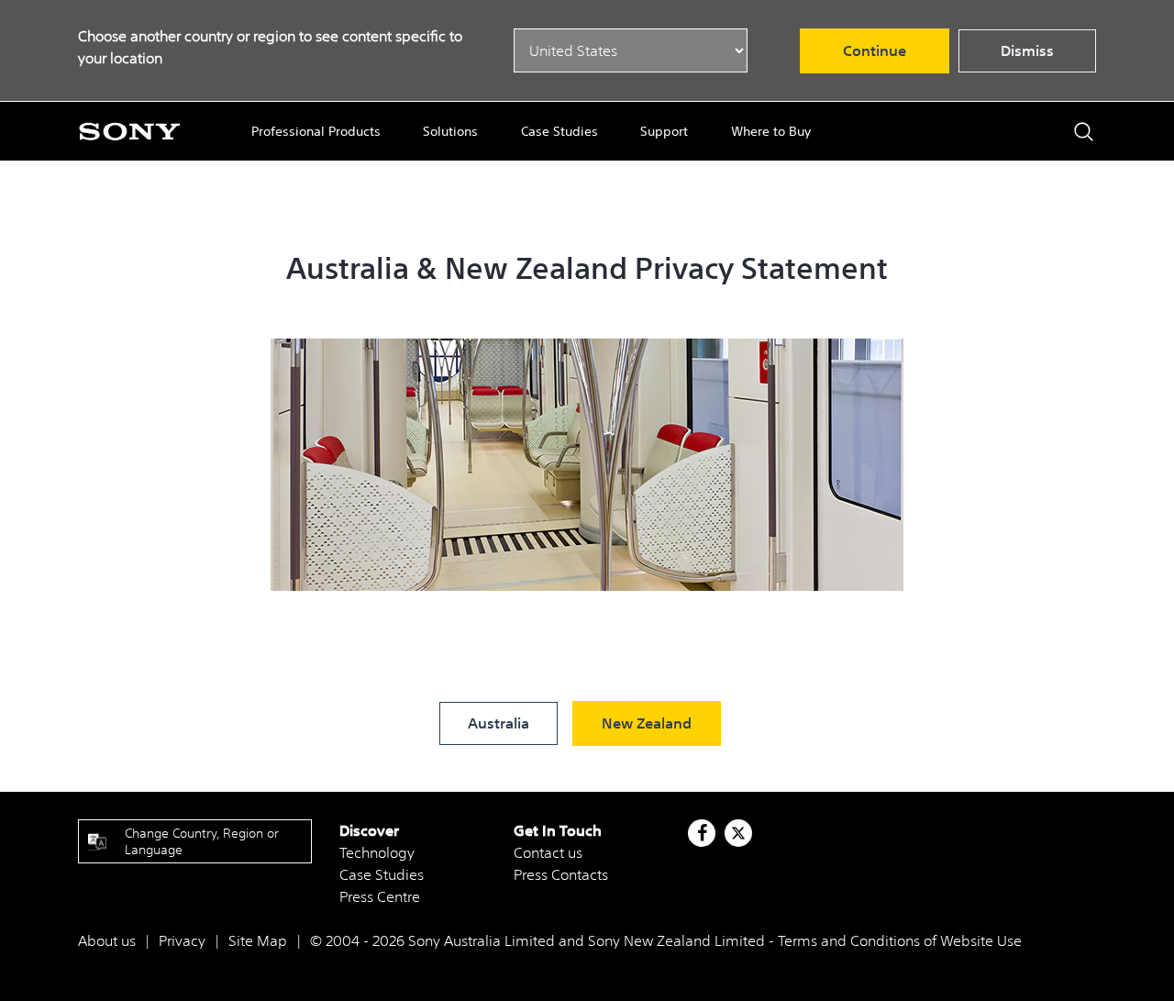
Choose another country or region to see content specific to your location (270, 47)
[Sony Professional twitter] (738, 833)
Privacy (182, 940)
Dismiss (1027, 50)
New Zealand (647, 723)
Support (664, 131)
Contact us (548, 852)
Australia (498, 723)
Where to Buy (771, 131)
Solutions (450, 131)
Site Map (257, 940)
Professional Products (316, 131)
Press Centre (379, 896)
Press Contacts (561, 874)
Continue (874, 50)
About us (107, 940)
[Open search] (1083, 131)
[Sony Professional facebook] (702, 833)
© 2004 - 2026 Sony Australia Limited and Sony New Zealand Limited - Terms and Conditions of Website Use (666, 940)
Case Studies (559, 131)
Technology (377, 852)
